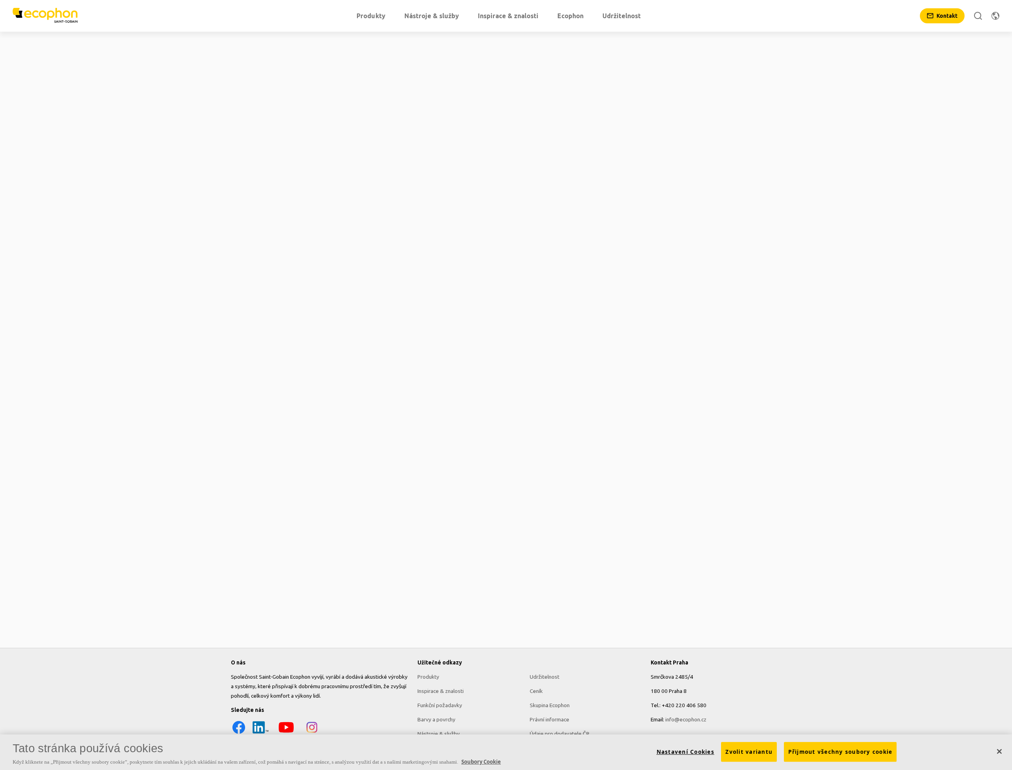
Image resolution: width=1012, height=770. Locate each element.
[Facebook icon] (239, 733)
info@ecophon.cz (685, 719)
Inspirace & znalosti (440, 691)
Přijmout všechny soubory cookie (840, 751)
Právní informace (549, 719)
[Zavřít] (999, 751)
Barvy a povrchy (436, 719)
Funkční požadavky (439, 705)
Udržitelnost (544, 677)
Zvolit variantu (748, 751)
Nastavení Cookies (685, 751)
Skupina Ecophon (550, 705)
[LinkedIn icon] (260, 733)
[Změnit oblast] (995, 16)
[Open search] (978, 16)
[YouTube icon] (286, 733)
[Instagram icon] (312, 733)
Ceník (536, 691)
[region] (506, 752)
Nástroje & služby (438, 733)
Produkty (428, 677)
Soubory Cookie (481, 761)
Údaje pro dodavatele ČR (559, 733)
